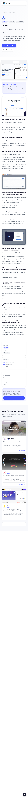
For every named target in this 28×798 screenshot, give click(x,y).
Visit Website (6, 50)
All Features (5, 380)
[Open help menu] (24, 794)
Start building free (8, 45)
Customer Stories (7, 12)
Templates (5, 377)
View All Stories (13, 524)
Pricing (4, 384)
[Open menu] (24, 3)
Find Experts (6, 382)
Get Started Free (13, 398)
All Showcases (6, 375)
